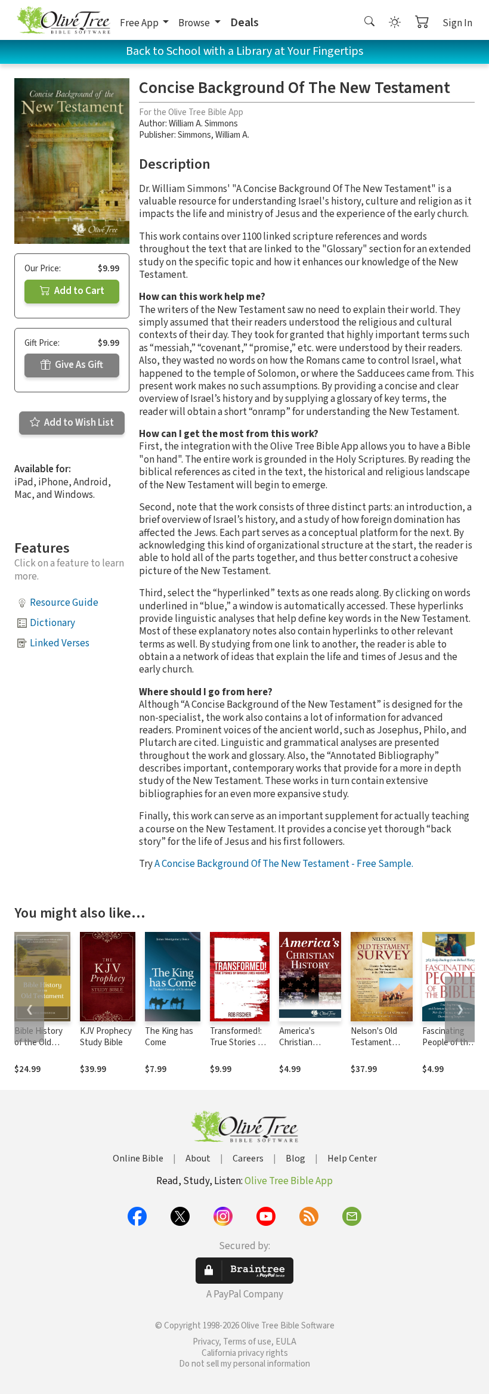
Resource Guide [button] (64, 603)
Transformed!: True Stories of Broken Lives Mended (237, 1048)
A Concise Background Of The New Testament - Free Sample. (283, 864)
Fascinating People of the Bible (447, 1042)
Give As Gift (78, 365)
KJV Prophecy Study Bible (106, 1037)
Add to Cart (78, 291)
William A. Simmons (203, 123)
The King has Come (169, 1037)
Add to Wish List (78, 423)
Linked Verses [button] (59, 643)
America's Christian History (297, 1042)
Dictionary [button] (52, 623)
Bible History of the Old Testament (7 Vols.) (39, 1048)
